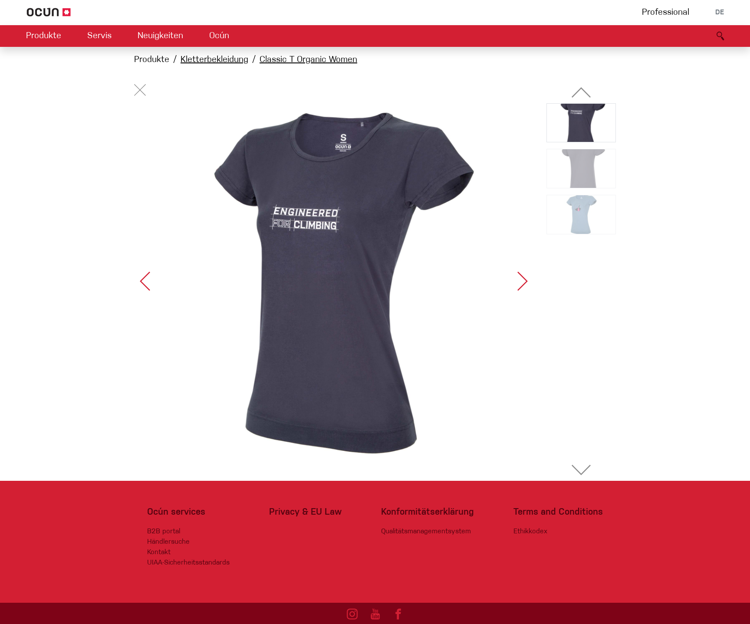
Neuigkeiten (160, 36)
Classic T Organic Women (308, 60)
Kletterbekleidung (214, 60)
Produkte (43, 36)
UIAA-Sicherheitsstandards (188, 562)
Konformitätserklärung (427, 512)
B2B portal (163, 531)
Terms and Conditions (558, 512)
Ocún (219, 36)
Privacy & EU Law (305, 512)
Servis (99, 36)
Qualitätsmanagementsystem (426, 531)
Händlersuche (168, 542)
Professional (665, 12)
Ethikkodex (530, 531)
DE (719, 12)
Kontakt (159, 552)
